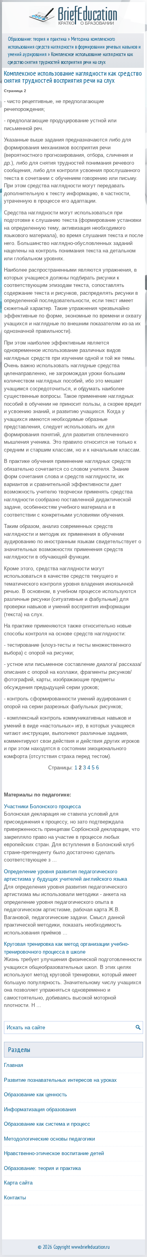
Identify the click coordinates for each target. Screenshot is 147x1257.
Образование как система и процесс (47, 1124)
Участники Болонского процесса (42, 806)
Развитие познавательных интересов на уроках (60, 1080)
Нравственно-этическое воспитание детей (54, 1153)
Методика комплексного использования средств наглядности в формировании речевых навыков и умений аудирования (74, 47)
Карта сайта (18, 1183)
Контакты (15, 1198)
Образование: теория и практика (37, 39)
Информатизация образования (40, 1109)
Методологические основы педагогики (49, 1139)
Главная (13, 1065)
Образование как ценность (35, 1094)
